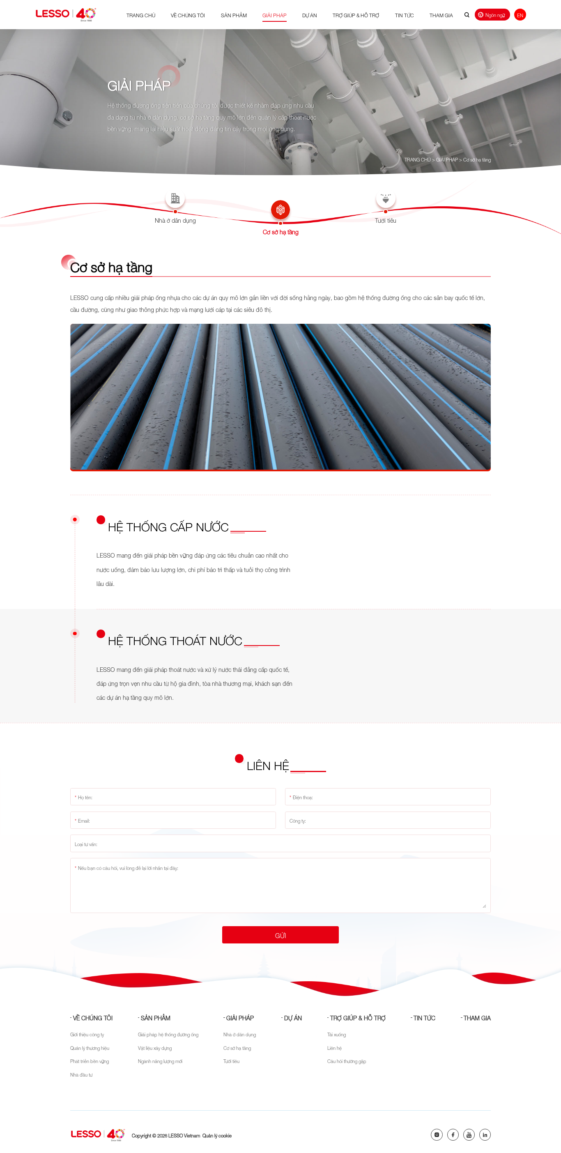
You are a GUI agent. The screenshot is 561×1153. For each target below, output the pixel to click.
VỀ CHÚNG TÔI (188, 14)
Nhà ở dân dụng (239, 1033)
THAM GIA (441, 14)
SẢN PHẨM (234, 14)
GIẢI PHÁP (274, 14)
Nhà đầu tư (81, 1074)
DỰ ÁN (309, 14)
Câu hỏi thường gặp (346, 1060)
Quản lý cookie (217, 1134)
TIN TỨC (404, 14)
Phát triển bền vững (89, 1060)
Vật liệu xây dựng (155, 1047)
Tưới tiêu (231, 1060)
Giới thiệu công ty (87, 1033)
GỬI (280, 935)
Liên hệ (334, 1047)
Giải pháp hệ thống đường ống (168, 1033)
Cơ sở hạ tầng (477, 159)
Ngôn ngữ (495, 14)
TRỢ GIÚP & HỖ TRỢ (356, 14)
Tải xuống (336, 1033)
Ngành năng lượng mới (160, 1060)
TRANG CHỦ (140, 14)
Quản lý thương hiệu (89, 1047)
